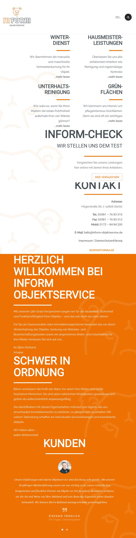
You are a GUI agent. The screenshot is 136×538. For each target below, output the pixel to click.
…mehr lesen (62, 76)
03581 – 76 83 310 (110, 214)
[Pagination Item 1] (62, 530)
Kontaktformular (102, 250)
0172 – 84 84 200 (111, 224)
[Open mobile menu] (118, 17)
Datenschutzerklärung (108, 240)
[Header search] (128, 16)
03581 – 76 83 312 (110, 219)
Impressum (86, 240)
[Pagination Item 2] (67, 530)
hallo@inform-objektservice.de (103, 232)
